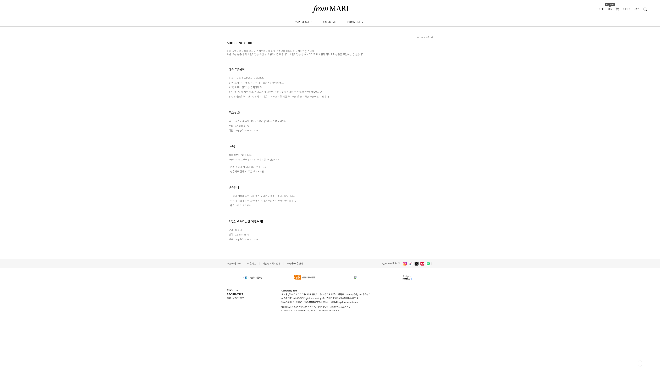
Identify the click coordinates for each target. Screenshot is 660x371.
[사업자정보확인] (313, 298)
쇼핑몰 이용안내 (295, 263)
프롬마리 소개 (234, 263)
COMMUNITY (355, 22)
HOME (420, 37)
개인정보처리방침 (271, 263)
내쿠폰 (637, 8)
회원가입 (252, 54)
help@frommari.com (347, 302)
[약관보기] (257, 221)
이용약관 (251, 263)
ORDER (626, 8)
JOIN (610, 8)
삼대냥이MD (330, 22)
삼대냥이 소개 (301, 22)
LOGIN (601, 8)
